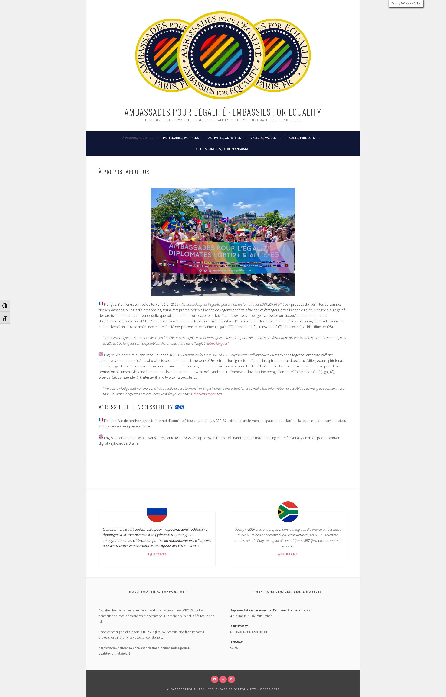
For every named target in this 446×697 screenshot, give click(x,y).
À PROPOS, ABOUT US (138, 138)
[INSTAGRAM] (231, 679)
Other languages (203, 394)
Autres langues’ (217, 343)
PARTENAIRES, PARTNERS (181, 138)
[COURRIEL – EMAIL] (214, 679)
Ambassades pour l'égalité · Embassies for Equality (223, 112)
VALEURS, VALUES (263, 138)
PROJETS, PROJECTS (300, 138)
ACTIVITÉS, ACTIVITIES (224, 138)
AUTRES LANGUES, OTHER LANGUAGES (223, 149)
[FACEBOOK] (223, 679)
